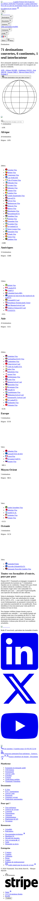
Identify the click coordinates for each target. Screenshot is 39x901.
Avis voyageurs (12, 840)
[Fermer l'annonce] (3, 11)
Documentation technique (14, 834)
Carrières (8, 854)
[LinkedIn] (19, 669)
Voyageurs (8, 821)
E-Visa (7, 790)
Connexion (5, 30)
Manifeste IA (9, 836)
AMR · (20, 70)
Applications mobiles (12, 779)
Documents (5, 21)
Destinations (6, 17)
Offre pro (4, 27)
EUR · (8, 72)
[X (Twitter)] (19, 706)
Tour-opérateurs (10, 807)
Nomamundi (9, 772)
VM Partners (9, 770)
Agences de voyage (12, 809)
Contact (8, 860)
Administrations (10, 817)
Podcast (9, 831)
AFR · (7, 70)
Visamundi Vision (12, 781)
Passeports (8, 795)
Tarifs (9, 27)
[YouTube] (19, 744)
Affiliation (8, 856)
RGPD (7, 896)
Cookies (8, 898)
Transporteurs (10, 813)
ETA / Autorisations (12, 791)
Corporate (8, 811)
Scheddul (8, 775)
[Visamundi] (5, 14)
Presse (7, 858)
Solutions (5, 24)
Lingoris (8, 777)
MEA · (22, 72)
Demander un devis (12, 844)
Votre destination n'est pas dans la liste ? (17, 77)
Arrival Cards (10, 774)
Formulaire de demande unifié (15, 768)
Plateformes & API (11, 819)
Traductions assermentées (14, 799)
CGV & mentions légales (13, 894)
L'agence (8, 852)
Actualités (14, 27)
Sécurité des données (12, 838)
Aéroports (8, 815)
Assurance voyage (11, 797)
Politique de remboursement (14, 862)
